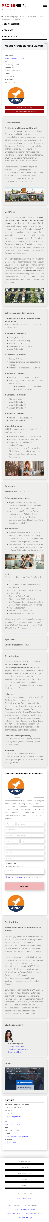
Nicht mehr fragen (25, 1088)
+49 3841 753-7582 (15, 1046)
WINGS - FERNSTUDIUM (15, 58)
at (25, 1193)
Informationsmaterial (15, 866)
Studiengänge (12, 16)
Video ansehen (26, 1082)
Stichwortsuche (24, 1173)
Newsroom (24, 1179)
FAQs (24, 1185)
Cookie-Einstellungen (24, 1217)
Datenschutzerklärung (16, 877)
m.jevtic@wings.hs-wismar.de (19, 1049)
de (31, 1193)
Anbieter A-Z (24, 1167)
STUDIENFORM (10, 36)
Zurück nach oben (24, 1198)
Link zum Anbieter (24, 107)
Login (10, 1205)
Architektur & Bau (29, 16)
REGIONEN (8, 30)
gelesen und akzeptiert (25, 877)
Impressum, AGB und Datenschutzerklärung (24, 1213)
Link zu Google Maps (13, 1116)
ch (18, 1193)
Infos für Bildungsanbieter (24, 1209)
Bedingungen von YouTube (30, 1073)
